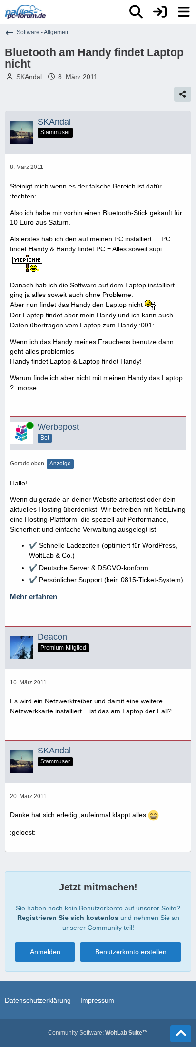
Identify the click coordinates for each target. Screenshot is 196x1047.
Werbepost (58, 427)
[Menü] (183, 11)
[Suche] (136, 11)
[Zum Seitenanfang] (180, 1033)
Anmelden (45, 952)
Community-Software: (98, 1032)
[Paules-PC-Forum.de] (25, 11)
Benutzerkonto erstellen (131, 952)
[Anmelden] (159, 12)
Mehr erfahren (33, 597)
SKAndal (29, 76)
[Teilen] (182, 94)
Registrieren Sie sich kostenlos (67, 917)
